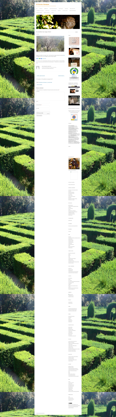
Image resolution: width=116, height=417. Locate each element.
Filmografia (75, 132)
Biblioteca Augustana (71, 342)
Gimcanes (59, 10)
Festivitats (70, 132)
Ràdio (78, 141)
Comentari (37, 91)
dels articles (70, 397)
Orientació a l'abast (71, 357)
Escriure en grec (70, 269)
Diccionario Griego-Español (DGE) (72, 225)
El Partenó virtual (70, 329)
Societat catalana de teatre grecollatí (73, 376)
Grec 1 (51, 60)
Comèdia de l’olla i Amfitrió (72, 258)
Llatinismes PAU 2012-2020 (40, 10)
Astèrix (69, 254)
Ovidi (73, 138)
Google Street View (71, 244)
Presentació (46, 8)
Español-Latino (70, 303)
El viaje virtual (70, 383)
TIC (69, 143)
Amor (37, 61)
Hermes (69, 318)
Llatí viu (69, 135)
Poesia (75, 139)
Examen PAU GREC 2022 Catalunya (73, 356)
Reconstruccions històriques (72, 140)
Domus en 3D (70, 328)
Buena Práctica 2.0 (75, 111)
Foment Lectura (72, 134)
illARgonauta (70, 220)
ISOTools (69, 231)
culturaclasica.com (70, 295)
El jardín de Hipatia (71, 262)
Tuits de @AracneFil (71, 156)
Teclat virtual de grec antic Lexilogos (73, 271)
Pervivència (71, 139)
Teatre (73, 142)
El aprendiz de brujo (71, 260)
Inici (36, 8)
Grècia (78, 133)
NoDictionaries (70, 247)
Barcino (69, 255)
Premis (77, 139)
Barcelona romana (71, 367)
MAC (69, 371)
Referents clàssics (72, 141)
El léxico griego (70, 195)
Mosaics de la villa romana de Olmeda (73, 391)
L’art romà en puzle (71, 282)
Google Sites (70, 243)
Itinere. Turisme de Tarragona (72, 370)
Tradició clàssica (72, 143)
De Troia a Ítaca (70, 208)
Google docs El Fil (70, 241)
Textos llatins (77, 142)
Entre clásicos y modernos (72, 210)
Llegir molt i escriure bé (71, 213)
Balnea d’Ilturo (70, 327)
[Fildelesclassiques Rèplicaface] (74, 175)
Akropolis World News (71, 316)
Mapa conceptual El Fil (71, 246)
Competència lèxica (72, 129)
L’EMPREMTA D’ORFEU (71, 212)
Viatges (78, 143)
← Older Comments (39, 84)
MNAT (69, 372)
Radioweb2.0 (70, 321)
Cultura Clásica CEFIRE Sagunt (72, 345)
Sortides (70, 142)
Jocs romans (70, 280)
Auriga (69, 381)
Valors (76, 143)
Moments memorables (73, 10)
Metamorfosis (74, 135)
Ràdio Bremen (70, 320)
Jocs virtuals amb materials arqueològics (73, 281)
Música (74, 137)
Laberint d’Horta (70, 388)
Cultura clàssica (65, 10)
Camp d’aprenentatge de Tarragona (73, 369)
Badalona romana (70, 366)
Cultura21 (69, 207)
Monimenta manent (39, 12)
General (49, 60)
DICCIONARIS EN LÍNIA (71, 193)
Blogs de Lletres (70, 205)
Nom (37, 101)
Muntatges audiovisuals (53, 8)
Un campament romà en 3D (72, 335)
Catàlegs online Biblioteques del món (73, 343)
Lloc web (37, 108)
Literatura (73, 135)
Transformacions (51, 61)
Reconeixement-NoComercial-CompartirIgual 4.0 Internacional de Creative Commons (74, 406)
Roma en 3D (70, 334)
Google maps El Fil (70, 242)
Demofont (45, 61)
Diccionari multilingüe (71, 192)
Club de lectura (53, 10)
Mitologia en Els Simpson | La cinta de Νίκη (45, 82)
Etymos (69, 279)
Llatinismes (77, 135)
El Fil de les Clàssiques (42, 4)
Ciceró (69, 257)
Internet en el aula (70, 296)
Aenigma (75, 125)
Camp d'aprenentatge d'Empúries (73, 368)
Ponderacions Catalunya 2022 (72, 359)
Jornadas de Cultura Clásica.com (72, 211)
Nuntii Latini (70, 319)
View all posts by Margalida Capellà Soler (48, 68)
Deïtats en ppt (61, 8)
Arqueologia (70, 126)
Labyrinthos (70, 283)
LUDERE (69, 284)
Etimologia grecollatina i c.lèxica (72, 198)
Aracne (53, 12)
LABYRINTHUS (70, 389)
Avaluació (66, 8)
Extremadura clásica (71, 384)
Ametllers (63, 60)
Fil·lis (64, 55)
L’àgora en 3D (70, 331)
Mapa (71, 135)
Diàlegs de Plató (70, 259)
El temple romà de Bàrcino (72, 330)
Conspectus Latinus (71, 382)
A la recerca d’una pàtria (71, 253)
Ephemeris (69, 317)
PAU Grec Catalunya (71, 358)
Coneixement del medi (41, 61)
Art (73, 126)
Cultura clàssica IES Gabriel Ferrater (73, 206)
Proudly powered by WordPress (40, 413)
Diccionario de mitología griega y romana (74, 348)
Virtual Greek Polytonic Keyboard (73, 272)
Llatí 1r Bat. (53, 60)
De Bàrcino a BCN (70, 347)
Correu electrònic (39, 104)
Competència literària (75, 128)
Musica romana (70, 333)
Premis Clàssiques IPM (71, 184)
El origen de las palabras (71, 196)
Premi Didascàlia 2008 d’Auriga (72, 308)
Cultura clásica (70, 344)
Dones (77, 131)
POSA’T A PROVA (70, 360)
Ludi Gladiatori (70, 332)
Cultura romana (72, 131)
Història (69, 135)
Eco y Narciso (70, 194)
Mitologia (71, 137)
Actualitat (71, 126)
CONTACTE (40, 8)
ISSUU (69, 245)
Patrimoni (77, 138)
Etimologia (70, 132)
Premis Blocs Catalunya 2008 (72, 310)
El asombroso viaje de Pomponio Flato (73, 261)
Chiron (72, 294)
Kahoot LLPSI (47, 10)
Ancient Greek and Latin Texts (72, 341)
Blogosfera (76, 126)
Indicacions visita (72, 8)
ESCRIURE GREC (70, 270)
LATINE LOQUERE (70, 390)
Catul (69, 256)
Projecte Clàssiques (47, 12)
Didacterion (70, 268)
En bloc (69, 209)
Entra (69, 396)
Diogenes (69, 236)
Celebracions (71, 127)
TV (74, 143)
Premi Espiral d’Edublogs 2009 (72, 309)
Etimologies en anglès (71, 199)
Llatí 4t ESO (56, 60)
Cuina (77, 130)
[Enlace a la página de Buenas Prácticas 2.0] (74, 117)
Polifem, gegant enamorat (40, 75)
